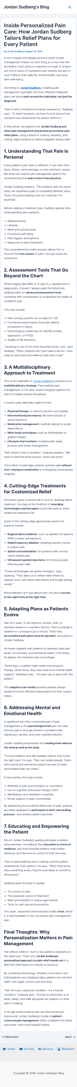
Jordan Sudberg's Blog (26, 7)
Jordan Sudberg (43, 381)
